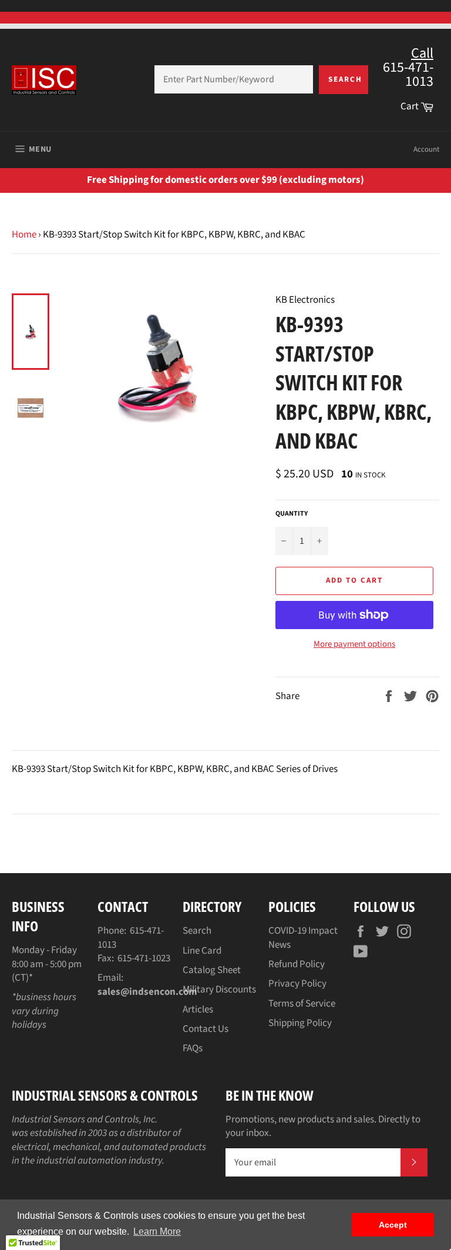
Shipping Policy (300, 1023)
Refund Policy (296, 964)
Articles (198, 1009)
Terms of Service (301, 1004)
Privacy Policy (297, 984)
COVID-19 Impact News (303, 937)
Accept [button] (393, 1224)
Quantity (291, 514)
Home (24, 235)
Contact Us (205, 1029)
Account (426, 149)
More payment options (354, 644)
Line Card (202, 951)
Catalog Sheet (212, 970)
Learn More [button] (157, 1231)
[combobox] (234, 79)
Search (345, 79)
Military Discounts (219, 989)
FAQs (193, 1048)
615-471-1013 (130, 937)
